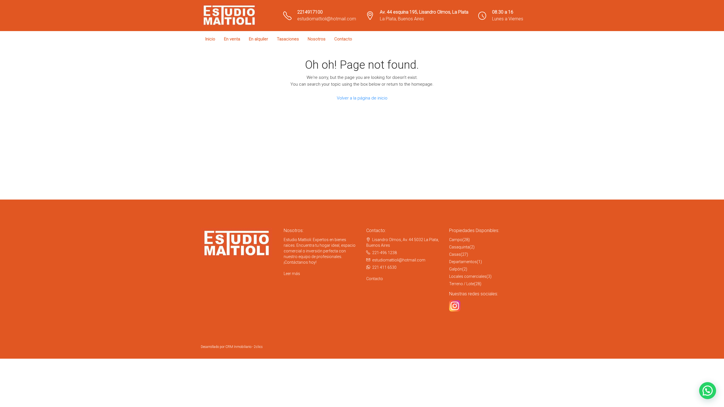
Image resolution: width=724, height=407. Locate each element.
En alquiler (258, 39)
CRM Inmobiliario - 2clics (244, 347)
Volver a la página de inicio (362, 98)
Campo (455, 239)
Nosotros (317, 39)
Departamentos (463, 261)
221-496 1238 (384, 252)
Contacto (343, 39)
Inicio (210, 39)
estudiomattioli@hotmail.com (326, 18)
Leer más (292, 273)
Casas (455, 254)
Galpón (455, 269)
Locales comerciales (467, 276)
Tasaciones (288, 39)
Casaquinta (459, 247)
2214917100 (310, 12)
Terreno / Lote (461, 284)
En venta (232, 39)
